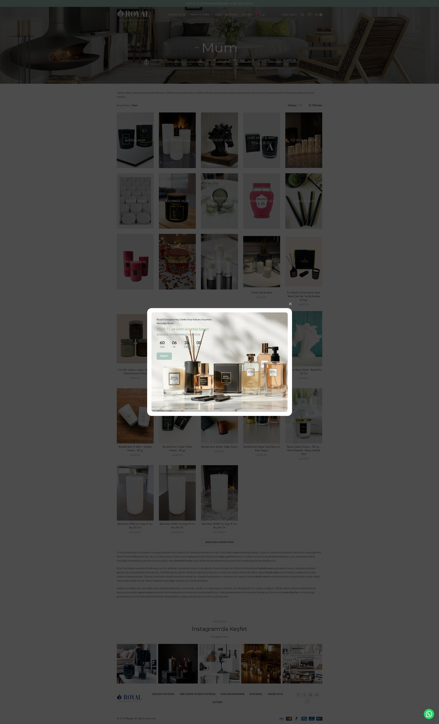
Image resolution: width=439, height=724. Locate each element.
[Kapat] (290, 303)
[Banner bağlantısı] (219, 362)
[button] (429, 714)
